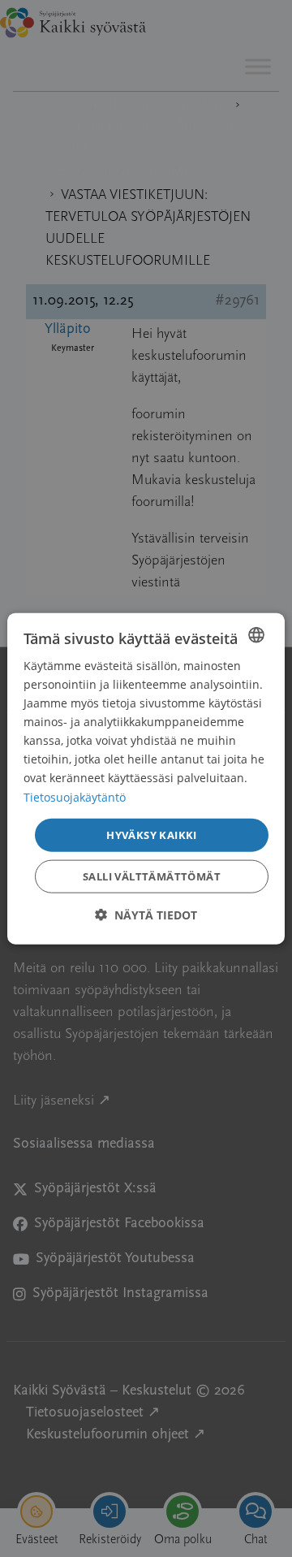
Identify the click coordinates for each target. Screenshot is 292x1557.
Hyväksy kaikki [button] (151, 834)
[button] (146, 915)
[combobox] (256, 634)
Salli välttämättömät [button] (152, 876)
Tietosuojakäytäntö (75, 796)
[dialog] (146, 778)
